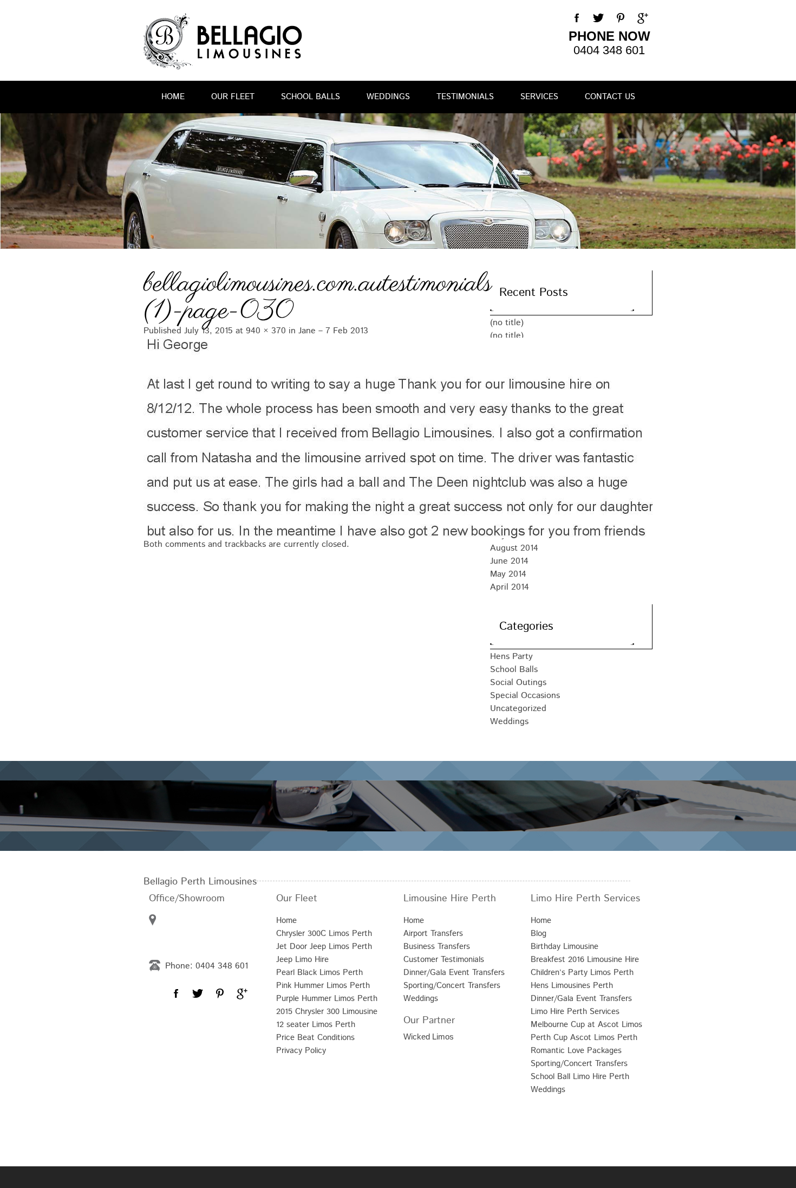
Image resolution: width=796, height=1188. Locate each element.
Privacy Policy (301, 1050)
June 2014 (509, 561)
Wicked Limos (428, 1036)
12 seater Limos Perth (315, 1024)
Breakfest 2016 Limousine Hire (585, 959)
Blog (538, 933)
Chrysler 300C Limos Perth (324, 933)
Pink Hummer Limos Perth (323, 985)
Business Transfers (436, 946)
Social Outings (518, 682)
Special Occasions (525, 695)
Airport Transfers (433, 933)
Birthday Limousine (564, 946)
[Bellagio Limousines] (222, 41)
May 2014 (508, 574)
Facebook (577, 18)
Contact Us (610, 96)
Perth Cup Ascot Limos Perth (584, 1037)
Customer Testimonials (443, 959)
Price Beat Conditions (315, 1037)
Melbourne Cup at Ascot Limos (586, 1024)
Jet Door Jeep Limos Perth (324, 946)
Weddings (388, 96)
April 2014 (509, 587)
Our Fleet (233, 96)
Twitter (598, 18)
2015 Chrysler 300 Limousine (326, 1011)
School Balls (310, 96)
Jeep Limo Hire (302, 959)
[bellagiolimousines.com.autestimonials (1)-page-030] (305, 436)
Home (173, 96)
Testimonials (465, 96)
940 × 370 (266, 331)
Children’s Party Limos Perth (582, 972)
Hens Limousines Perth (572, 985)
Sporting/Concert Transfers (451, 985)
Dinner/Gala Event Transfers (454, 972)
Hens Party (511, 656)
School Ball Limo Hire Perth (580, 1076)
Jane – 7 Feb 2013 (333, 331)
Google (642, 18)
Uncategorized (518, 708)
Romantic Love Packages (576, 1050)
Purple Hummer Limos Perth (326, 998)
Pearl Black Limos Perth (319, 972)
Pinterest (620, 18)
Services (539, 96)
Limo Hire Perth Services (575, 1011)
